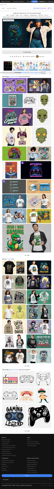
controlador (26, 15)
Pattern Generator (32, 472)
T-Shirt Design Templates (8, 445)
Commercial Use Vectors (8, 447)
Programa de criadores (8, 460)
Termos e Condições (32, 441)
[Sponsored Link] (7, 66)
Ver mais (27, 255)
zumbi (17, 15)
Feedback (4, 470)
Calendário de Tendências (9, 455)
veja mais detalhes (43, 72)
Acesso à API (5, 466)
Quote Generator (31, 470)
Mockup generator (32, 464)
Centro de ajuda (31, 445)
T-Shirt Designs (6, 441)
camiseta (12, 15)
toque (45, 15)
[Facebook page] (44, 485)
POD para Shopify (6, 453)
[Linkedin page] (51, 485)
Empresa (4, 464)
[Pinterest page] (47, 485)
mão (21, 15)
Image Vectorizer (31, 466)
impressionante (33, 15)
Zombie (9, 259)
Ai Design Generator (32, 462)
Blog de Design (6, 440)
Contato (4, 468)
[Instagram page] (42, 485)
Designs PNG (5, 443)
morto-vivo (40, 15)
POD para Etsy (5, 451)
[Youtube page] (49, 485)
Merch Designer (31, 460)
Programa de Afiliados (8, 462)
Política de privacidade (33, 443)
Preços (29, 440)
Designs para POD (7, 449)
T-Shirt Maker (30, 468)
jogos (7, 15)
